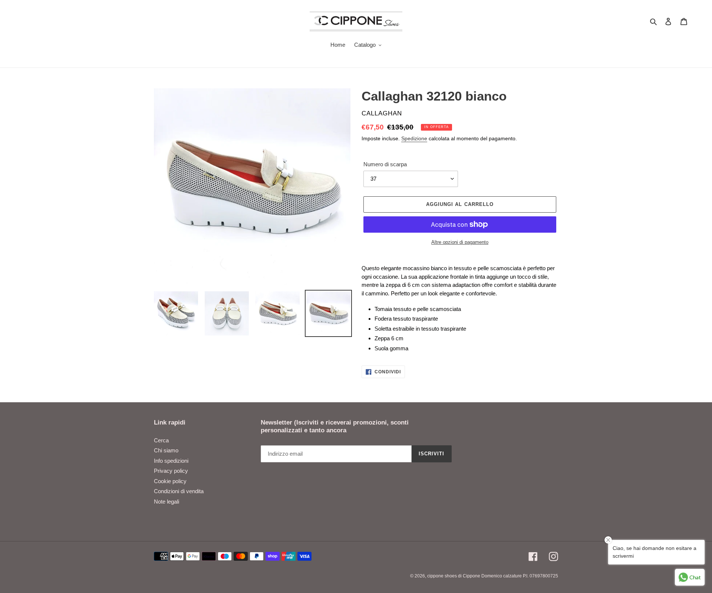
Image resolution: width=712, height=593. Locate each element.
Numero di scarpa (385, 164)
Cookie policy (170, 481)
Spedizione (414, 138)
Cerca (161, 440)
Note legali (166, 501)
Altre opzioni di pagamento (459, 242)
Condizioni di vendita (179, 491)
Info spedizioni (171, 461)
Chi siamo (166, 450)
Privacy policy (171, 471)
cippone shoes (442, 576)
